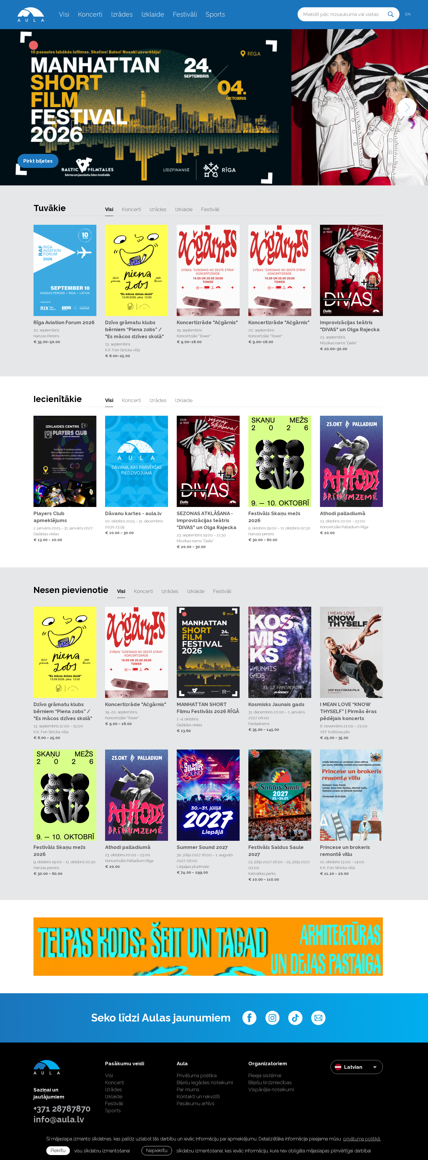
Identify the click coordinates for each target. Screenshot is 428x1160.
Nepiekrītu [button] (156, 1150)
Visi (64, 14)
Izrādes (122, 14)
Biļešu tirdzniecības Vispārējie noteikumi (271, 1086)
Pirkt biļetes (38, 161)
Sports (215, 14)
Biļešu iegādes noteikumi (205, 1082)
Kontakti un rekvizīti (198, 1096)
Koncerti (90, 14)
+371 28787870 (62, 1109)
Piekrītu (58, 1150)
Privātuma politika (197, 1075)
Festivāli (185, 14)
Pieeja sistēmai (264, 1075)
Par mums (188, 1089)
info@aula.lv (58, 1119)
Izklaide (153, 14)
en (408, 14)
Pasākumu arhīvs (196, 1103)
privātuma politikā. (362, 1139)
